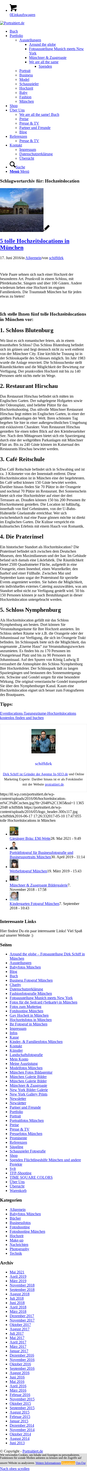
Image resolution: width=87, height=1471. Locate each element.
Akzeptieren (68, 1463)
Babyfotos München (25, 967)
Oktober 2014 (20, 1434)
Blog (13, 971)
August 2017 (19, 1329)
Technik (16, 1253)
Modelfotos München (26, 1068)
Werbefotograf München (28, 871)
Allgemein (33, 258)
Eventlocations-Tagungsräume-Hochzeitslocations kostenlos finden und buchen (38, 715)
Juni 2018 (17, 1303)
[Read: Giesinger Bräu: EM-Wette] (14, 834)
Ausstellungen (20, 963)
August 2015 (19, 1412)
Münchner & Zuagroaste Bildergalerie (39, 885)
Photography (19, 1249)
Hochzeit (16, 1236)
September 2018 (22, 1290)
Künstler (16, 1050)
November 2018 (22, 1285)
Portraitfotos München (27, 1120)
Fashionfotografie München (31, 993)
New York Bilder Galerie (29, 1090)
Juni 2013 (17, 1443)
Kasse (14, 1037)
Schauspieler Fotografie (28, 1151)
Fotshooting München (26, 1011)
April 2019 (18, 1276)
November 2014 (22, 1430)
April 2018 (18, 1307)
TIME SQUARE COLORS (31, 1177)
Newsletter (18, 1098)
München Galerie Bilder (28, 1077)
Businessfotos (20, 1223)
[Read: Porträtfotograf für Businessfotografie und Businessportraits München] (14, 848)
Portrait (15, 1116)
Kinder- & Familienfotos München (36, 1042)
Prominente (18, 1138)
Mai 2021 (17, 1272)
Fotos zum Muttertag (25, 1007)
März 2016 (18, 1390)
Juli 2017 (17, 1333)
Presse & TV (19, 1129)
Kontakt (16, 1046)
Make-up (16, 1240)
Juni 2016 (17, 1377)
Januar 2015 (19, 1421)
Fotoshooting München (27, 1231)
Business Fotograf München (31, 980)
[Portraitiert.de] (12, 23)
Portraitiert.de (32, 1451)
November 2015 (22, 1399)
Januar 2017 (19, 1351)
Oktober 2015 (20, 1403)
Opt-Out (81, 1463)
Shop (14, 1155)
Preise (14, 1125)
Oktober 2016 (20, 1364)
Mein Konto (19, 1059)
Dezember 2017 (22, 1316)
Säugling (16, 1147)
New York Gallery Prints (28, 1094)
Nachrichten (19, 1245)
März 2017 (18, 1346)
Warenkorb (18, 1190)
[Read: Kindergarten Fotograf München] (14, 899)
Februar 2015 (20, 1417)
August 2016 (19, 1373)
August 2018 (19, 1294)
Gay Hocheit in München (29, 1015)
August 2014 (19, 1438)
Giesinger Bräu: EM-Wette (30, 838)
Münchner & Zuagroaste (28, 1085)
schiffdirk (56, 258)
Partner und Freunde (25, 1107)
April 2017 (18, 1342)
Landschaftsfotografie (26, 1055)
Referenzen (18, 1142)
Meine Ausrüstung (24, 1063)
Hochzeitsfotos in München (31, 1020)
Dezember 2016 (22, 1355)
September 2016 (22, 1368)
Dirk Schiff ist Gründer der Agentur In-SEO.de (35, 774)
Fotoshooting (20, 1227)
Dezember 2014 (22, 1425)
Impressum (18, 1028)
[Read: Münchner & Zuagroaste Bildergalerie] (14, 881)
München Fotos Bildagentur (31, 1072)
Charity (15, 985)
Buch (14, 976)
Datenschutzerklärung (26, 989)
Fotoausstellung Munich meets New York (41, 998)
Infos (13, 1033)
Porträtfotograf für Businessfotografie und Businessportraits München (41, 854)
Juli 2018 (17, 1298)
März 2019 (18, 1281)
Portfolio (16, 1112)
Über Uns (17, 1182)
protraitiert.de (54, 784)
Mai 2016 (17, 1382)
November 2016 (22, 1360)
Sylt (13, 1169)
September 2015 (22, 1408)
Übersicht (17, 1186)
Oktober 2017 (20, 1325)
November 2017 (22, 1320)
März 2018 (18, 1311)
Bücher (15, 1218)
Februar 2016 (20, 1395)
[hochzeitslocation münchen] (25, 230)
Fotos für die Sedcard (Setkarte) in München (43, 1002)
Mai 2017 (17, 1338)
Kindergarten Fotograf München (34, 904)
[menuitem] (48, 31)
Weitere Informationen (48, 1463)
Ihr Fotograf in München (28, 1024)
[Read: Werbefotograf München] (14, 867)
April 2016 (18, 1386)
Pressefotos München (26, 1134)
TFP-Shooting (20, 1173)
